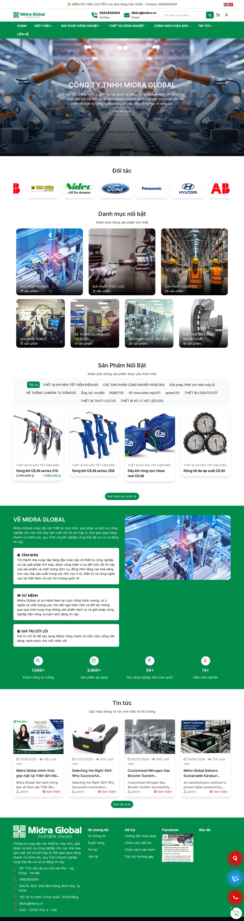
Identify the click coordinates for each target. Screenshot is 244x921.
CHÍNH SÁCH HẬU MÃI (171, 26)
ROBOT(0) (116, 393)
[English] (226, 4)
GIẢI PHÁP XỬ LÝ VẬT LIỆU (148, 339)
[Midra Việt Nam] (29, 15)
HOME (22, 26)
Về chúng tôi (97, 836)
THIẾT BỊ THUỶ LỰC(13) (98, 401)
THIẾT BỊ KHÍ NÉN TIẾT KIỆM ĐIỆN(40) (70, 385)
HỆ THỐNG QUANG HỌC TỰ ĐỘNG (92, 336)
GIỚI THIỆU (42, 26)
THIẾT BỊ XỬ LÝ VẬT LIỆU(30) (141, 401)
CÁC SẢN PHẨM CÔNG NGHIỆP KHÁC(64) (134, 385)
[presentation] (7, 99)
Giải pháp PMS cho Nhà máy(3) (192, 385)
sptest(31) (172, 393)
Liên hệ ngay (122, 111)
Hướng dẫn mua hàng (140, 836)
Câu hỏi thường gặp (139, 856)
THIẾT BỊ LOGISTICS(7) (201, 393)
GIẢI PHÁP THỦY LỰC (108, 286)
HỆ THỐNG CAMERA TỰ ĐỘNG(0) (51, 393)
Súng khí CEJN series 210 (37, 471)
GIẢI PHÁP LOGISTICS (181, 286)
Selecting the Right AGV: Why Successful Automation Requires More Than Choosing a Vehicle (92, 773)
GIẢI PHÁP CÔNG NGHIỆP (80, 26)
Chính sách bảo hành (140, 850)
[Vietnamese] (231, 4)
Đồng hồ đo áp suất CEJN (204, 471)
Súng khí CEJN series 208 (93, 471)
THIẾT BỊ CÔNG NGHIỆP (126, 26)
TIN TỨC (204, 26)
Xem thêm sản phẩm (120, 496)
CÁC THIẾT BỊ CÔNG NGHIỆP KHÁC (198, 336)
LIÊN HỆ (23, 34)
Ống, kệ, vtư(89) (93, 393)
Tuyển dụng (96, 843)
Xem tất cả (120, 804)
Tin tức (93, 850)
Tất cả (33, 385)
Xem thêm (53, 792)
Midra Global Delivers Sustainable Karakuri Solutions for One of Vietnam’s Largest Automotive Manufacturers (201, 773)
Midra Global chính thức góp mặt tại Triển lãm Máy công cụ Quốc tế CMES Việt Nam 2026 (37, 773)
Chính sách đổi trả (138, 843)
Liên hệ (93, 856)
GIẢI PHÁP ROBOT (33, 339)
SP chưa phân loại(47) (145, 393)
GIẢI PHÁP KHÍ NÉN (34, 286)
